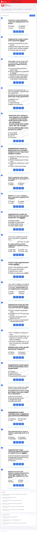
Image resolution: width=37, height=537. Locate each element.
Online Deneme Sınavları (28, 9)
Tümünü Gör (33, 492)
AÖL (2, 531)
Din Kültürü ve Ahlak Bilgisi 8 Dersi (18, 9)
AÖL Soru (2, 9)
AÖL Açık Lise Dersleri (8, 9)
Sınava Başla (33, 15)
